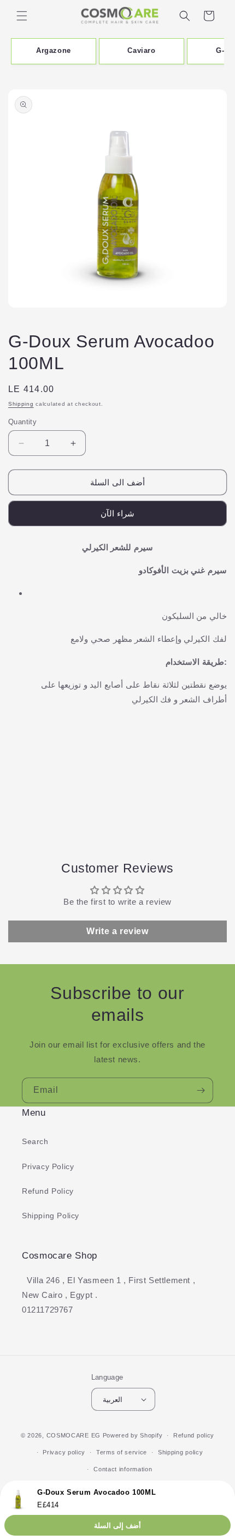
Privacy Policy (48, 1166)
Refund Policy (48, 1191)
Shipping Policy (50, 1215)
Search (35, 1141)
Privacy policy (64, 1452)
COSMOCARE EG (73, 1435)
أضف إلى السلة (117, 1525)
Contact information (122, 1469)
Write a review (117, 931)
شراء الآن (117, 513)
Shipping (21, 404)
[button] (22, 16)
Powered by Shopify (133, 1435)
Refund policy (193, 1435)
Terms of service (121, 1452)
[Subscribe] (201, 1090)
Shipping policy (180, 1452)
